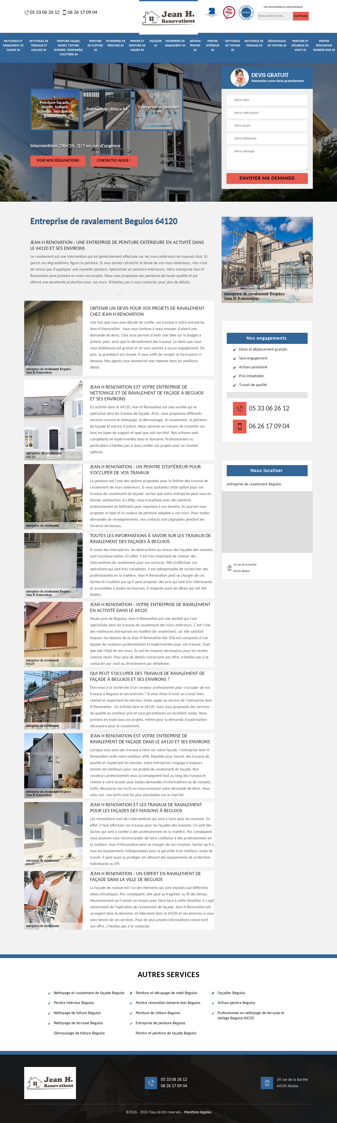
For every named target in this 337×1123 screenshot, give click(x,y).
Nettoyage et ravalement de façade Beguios (89, 993)
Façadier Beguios (231, 993)
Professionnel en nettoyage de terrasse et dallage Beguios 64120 (251, 1015)
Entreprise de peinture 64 (115, 43)
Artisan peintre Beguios (236, 1003)
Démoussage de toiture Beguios (79, 1033)
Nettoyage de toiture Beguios (77, 1013)
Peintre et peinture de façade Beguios (166, 1033)
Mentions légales (197, 1112)
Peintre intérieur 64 (212, 46)
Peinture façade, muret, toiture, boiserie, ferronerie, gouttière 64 (68, 48)
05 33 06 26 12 (44, 12)
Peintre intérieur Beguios (74, 1003)
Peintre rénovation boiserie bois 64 (324, 46)
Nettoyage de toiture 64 (232, 46)
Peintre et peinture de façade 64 (137, 46)
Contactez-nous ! (114, 161)
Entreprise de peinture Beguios (160, 1023)
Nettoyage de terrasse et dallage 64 (38, 46)
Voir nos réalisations (58, 161)
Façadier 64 (156, 43)
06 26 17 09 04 (82, 12)
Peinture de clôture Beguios (158, 1013)
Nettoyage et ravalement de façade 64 (13, 46)
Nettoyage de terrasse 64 (253, 43)
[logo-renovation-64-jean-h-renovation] (168, 17)
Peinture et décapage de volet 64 (300, 46)
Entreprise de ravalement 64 (175, 43)
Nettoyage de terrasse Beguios (78, 1023)
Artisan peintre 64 (195, 46)
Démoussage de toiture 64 (277, 43)
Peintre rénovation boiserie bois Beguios (168, 1003)
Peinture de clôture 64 (95, 46)
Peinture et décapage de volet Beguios (166, 993)
